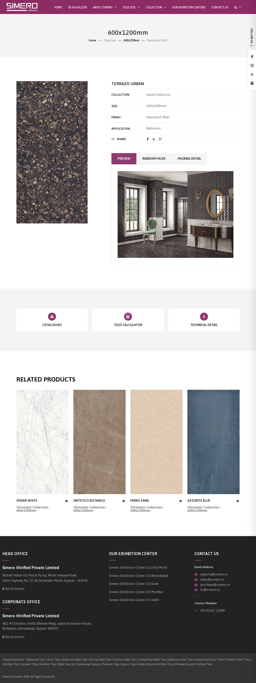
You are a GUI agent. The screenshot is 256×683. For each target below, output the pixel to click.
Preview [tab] (123, 158)
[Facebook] (252, 57)
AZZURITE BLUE (198, 500)
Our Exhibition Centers (188, 7)
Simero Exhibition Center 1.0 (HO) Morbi (138, 567)
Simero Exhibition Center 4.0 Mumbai (136, 592)
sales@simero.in (212, 579)
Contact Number (205, 603)
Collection (154, 7)
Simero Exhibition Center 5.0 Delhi (134, 600)
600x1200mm (131, 40)
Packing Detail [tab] (189, 158)
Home (58, 7)
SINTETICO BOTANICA (89, 500)
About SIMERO (102, 7)
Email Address (203, 567)
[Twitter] (252, 74)
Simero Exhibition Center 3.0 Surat (134, 583)
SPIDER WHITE (26, 500)
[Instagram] (252, 66)
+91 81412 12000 (212, 610)
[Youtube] (252, 83)
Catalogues (52, 325)
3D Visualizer (77, 7)
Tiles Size (129, 7)
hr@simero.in (210, 589)
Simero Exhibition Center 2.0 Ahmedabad (138, 575)
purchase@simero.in (215, 584)
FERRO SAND (139, 500)
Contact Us (219, 7)
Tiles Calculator (128, 325)
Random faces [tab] (154, 158)
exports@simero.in (214, 574)
